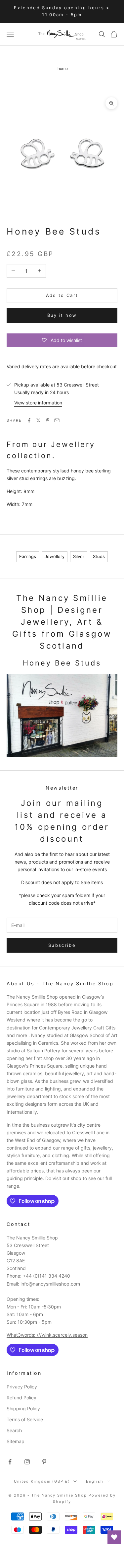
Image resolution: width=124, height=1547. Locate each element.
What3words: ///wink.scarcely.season (47, 1335)
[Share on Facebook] (29, 420)
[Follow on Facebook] (10, 1461)
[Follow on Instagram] (27, 1461)
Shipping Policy (23, 1408)
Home (63, 68)
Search (14, 1430)
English (94, 1481)
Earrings (27, 556)
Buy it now (62, 315)
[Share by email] (57, 420)
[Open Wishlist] (114, 1537)
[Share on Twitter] (38, 420)
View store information (38, 402)
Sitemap (15, 1441)
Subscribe (62, 945)
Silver (78, 556)
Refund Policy (21, 1397)
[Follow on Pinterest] (44, 1461)
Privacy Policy (22, 1386)
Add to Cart (62, 295)
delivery (30, 366)
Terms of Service (25, 1419)
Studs (99, 556)
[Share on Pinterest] (47, 420)
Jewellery (54, 556)
